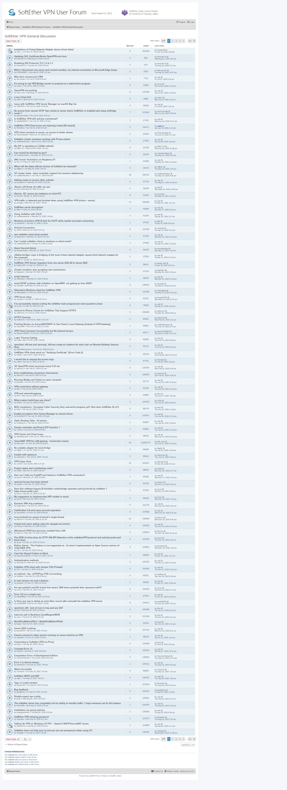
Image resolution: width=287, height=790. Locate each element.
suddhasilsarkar (23, 141)
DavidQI (20, 286)
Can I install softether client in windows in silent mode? (43, 241)
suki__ (19, 52)
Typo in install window (25, 683)
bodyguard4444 (23, 712)
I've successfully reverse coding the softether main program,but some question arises (58, 304)
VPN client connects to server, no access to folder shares (43, 132)
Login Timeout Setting (25, 338)
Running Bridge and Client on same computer (37, 380)
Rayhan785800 (23, 333)
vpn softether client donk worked (31, 234)
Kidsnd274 (161, 462)
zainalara (20, 637)
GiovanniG (21, 513)
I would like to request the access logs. (34, 359)
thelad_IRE (21, 265)
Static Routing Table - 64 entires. (31, 420)
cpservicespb (22, 116)
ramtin (19, 355)
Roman (19, 526)
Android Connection (24, 227)
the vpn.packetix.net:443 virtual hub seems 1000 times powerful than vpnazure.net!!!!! (58, 587)
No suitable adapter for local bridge (32, 448)
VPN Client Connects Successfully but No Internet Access (43, 331)
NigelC (19, 450)
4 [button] (179, 40)
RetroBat (20, 128)
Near (19, 644)
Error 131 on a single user (27, 594)
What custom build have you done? (32, 400)
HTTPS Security (22, 317)
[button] (163, 41)
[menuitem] (9, 22)
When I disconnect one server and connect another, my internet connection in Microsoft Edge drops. (66, 70)
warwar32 (21, 665)
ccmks (19, 464)
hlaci (18, 409)
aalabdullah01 (22, 121)
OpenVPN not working (25, 90)
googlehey (21, 692)
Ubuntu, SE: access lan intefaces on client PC (37, 193)
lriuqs (19, 624)
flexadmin (161, 546)
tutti (18, 189)
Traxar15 (20, 671)
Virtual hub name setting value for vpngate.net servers (42, 524)
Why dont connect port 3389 (28, 77)
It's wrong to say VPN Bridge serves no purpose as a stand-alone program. (52, 83)
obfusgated (21, 292)
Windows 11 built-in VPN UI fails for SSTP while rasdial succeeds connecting (54, 221)
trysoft (19, 196)
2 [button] (172, 40)
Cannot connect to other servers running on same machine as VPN (48, 635)
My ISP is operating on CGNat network (34, 146)
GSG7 (19, 260)
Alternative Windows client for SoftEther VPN (37, 290)
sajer (19, 678)
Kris (18, 610)
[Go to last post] (166, 50)
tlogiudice (20, 272)
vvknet (19, 430)
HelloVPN (20, 106)
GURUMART (22, 72)
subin (19, 362)
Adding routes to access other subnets (34, 180)
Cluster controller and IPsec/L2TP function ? (37, 427)
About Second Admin (25, 248)
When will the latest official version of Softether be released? (45, 166)
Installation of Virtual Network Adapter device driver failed (44, 49)
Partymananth (22, 135)
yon (18, 550)
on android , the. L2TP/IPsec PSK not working (38, 574)
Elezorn (20, 519)
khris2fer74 (21, 59)
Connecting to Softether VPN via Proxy (34, 642)
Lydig (19, 340)
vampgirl (20, 733)
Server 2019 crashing (25, 628)
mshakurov (21, 423)
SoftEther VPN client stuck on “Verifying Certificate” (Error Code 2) (48, 352)
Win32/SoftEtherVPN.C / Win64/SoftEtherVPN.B (38, 621)
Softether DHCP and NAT (26, 676)
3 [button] (176, 40)
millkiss (19, 169)
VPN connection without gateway (31, 386)
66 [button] (190, 40)
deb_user (20, 443)
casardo (160, 228)
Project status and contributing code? (33, 468)
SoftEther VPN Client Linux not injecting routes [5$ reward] (44, 125)
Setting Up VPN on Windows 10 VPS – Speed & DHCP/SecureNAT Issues (51, 723)
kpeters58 (21, 685)
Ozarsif (20, 299)
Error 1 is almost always (26, 662)
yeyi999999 (21, 603)
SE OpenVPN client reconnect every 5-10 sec (37, 366)
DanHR (20, 651)
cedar (159, 126)
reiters (19, 99)
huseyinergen (22, 250)
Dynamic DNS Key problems (28, 503)
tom (18, 162)
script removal (21, 276)
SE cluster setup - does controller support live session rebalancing (48, 173)
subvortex (21, 457)
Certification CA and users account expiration (37, 510)
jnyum (19, 477)
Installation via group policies (29, 710)
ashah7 (20, 484)
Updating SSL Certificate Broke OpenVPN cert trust (40, 56)
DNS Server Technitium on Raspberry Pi (34, 159)
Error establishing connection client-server (36, 373)
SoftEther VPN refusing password (31, 717)
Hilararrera (21, 726)
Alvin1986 (20, 705)
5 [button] (183, 40)
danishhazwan (22, 437)
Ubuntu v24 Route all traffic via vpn (32, 187)
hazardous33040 (23, 556)
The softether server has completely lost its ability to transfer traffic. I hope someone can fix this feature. (67, 703)
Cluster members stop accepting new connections (40, 269)
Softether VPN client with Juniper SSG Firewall (38, 567)
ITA (18, 569)
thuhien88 (161, 50)
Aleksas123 (162, 70)
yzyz (19, 617)
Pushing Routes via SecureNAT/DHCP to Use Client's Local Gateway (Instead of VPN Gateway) (62, 324)
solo (158, 77)
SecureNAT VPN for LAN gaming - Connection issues (41, 441)
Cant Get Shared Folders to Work (31, 553)
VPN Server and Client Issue (28, 434)
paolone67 (21, 223)
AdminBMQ (21, 597)
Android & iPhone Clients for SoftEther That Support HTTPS (45, 310)
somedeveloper (23, 155)
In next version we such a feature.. (31, 580)
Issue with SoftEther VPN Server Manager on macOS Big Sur (45, 104)
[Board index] (84, 11)
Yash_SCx (21, 93)
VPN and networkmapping (27, 393)
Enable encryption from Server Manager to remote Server (43, 414)
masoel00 (20, 326)
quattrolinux (21, 506)
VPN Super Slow (22, 461)
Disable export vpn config (27, 696)
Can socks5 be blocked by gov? (30, 153)
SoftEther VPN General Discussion (30, 36)
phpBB (91, 776)
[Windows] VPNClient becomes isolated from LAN (39, 530)
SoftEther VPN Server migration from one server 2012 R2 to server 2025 (50, 263)
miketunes (21, 279)
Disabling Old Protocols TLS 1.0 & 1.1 (33, 63)
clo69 (19, 230)
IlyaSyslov (21, 237)
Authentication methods (26, 560)
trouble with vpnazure (25, 454)
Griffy (19, 402)
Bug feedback (21, 689)
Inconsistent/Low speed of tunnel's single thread (39, 517)
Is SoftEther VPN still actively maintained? (36, 119)
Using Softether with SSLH (28, 214)
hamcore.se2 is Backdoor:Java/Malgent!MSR (37, 615)
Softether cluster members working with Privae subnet (42, 139)
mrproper (20, 719)
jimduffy (20, 382)
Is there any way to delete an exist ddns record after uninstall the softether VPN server (58, 601)
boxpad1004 (162, 297)
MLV (18, 389)
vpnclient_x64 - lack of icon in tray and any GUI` (38, 608)
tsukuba (20, 583)
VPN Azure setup (23, 297)
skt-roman (21, 79)
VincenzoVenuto (23, 658)
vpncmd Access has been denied (31, 482)
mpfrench (20, 313)
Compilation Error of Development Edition (36, 655)
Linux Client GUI (22, 97)
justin (19, 699)
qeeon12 (20, 368)
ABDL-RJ (20, 148)
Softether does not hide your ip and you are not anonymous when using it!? (53, 730)
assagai (20, 203)
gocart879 (21, 631)
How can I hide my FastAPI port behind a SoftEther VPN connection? (49, 475)
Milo (18, 210)
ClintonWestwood (24, 349)
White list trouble (23, 669)
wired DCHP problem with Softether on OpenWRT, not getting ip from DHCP (53, 283)
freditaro (20, 576)
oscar (19, 86)
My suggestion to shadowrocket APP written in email (41, 496)
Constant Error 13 (23, 649)
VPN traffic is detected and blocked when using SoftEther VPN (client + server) (54, 200)
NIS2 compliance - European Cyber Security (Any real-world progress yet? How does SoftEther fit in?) (66, 407)
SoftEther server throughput (28, 207)
